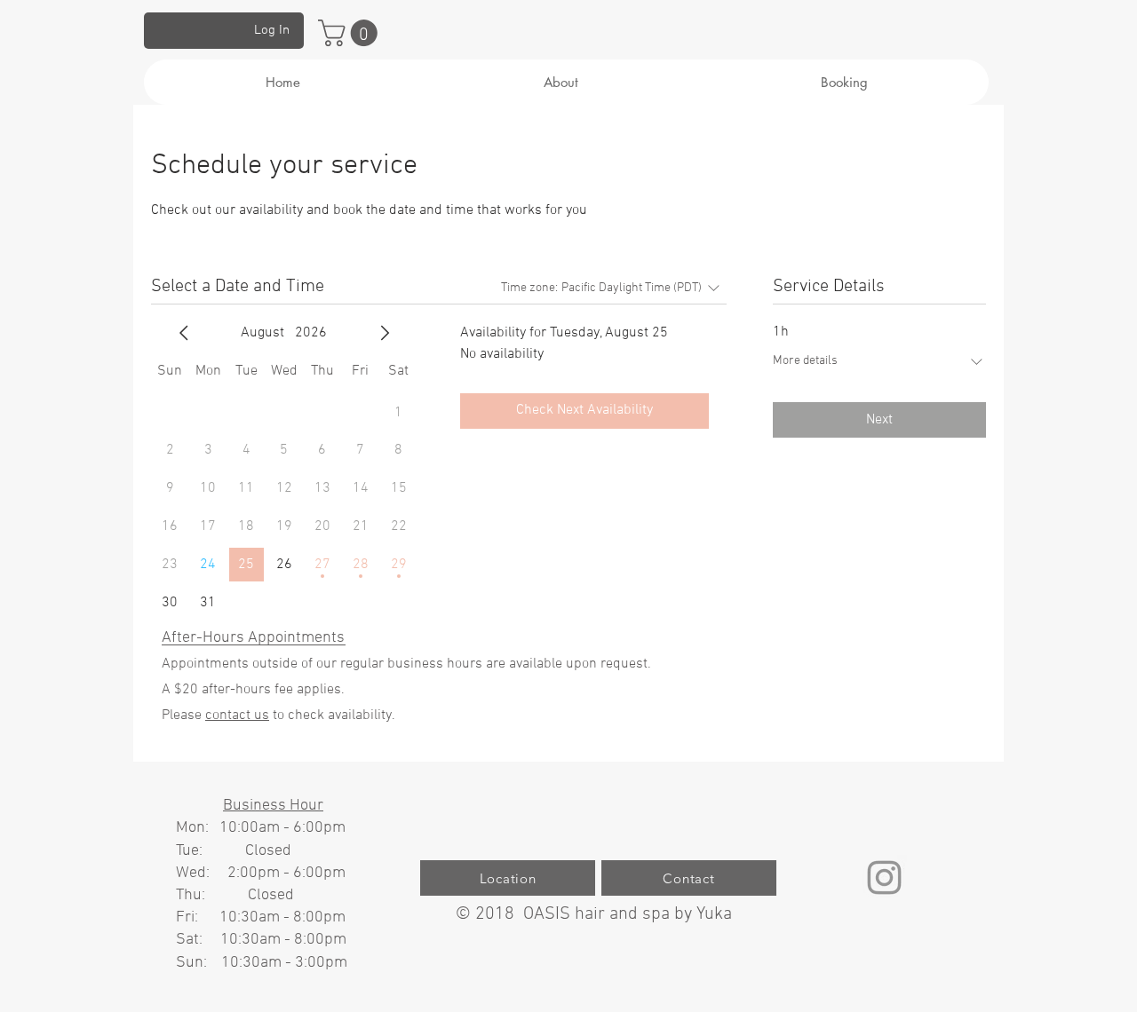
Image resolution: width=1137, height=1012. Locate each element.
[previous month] (184, 333)
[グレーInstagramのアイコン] (884, 877)
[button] (351, 33)
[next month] (384, 333)
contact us (237, 715)
